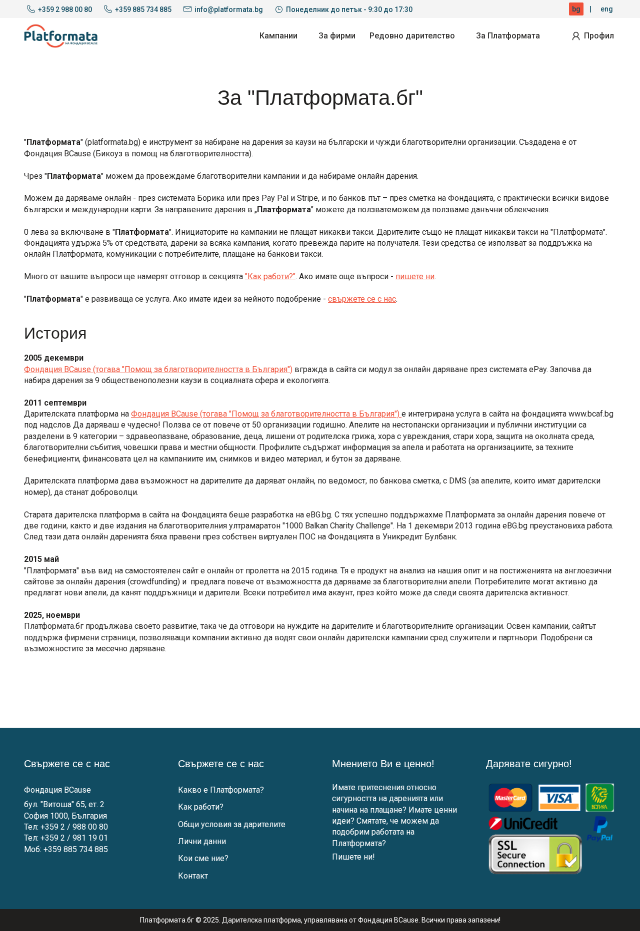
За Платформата (508, 35)
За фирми (337, 35)
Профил (599, 35)
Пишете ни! (353, 857)
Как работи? (201, 807)
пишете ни (415, 276)
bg (576, 9)
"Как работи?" (270, 276)
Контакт (193, 876)
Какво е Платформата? (221, 790)
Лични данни (202, 841)
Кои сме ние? (203, 858)
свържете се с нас (362, 299)
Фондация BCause (57, 790)
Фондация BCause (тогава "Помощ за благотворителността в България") (158, 369)
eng (606, 9)
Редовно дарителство (412, 35)
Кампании (279, 35)
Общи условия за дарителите (232, 824)
